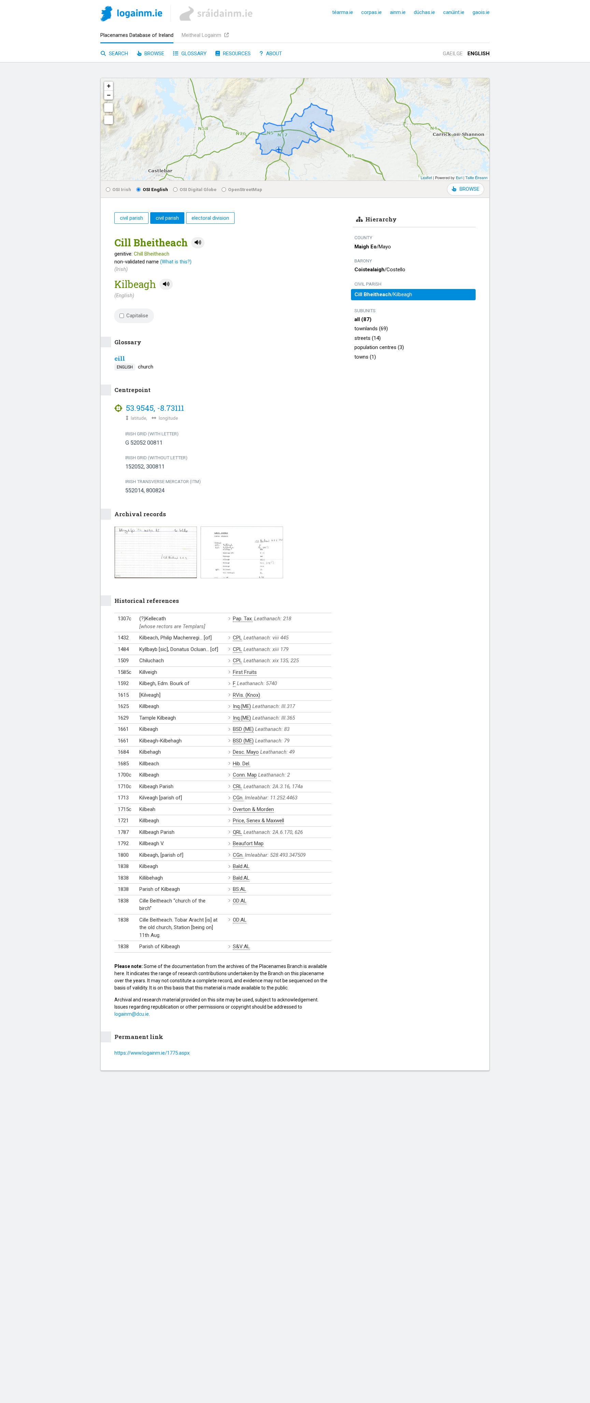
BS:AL (239, 889)
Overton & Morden (253, 809)
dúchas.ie (424, 12)
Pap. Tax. (243, 619)
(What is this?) (176, 261)
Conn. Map (245, 775)
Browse (153, 53)
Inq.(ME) (242, 706)
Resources (236, 53)
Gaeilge (453, 53)
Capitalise (137, 316)
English (478, 53)
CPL (237, 638)
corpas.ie (371, 12)
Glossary (193, 53)
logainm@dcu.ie (131, 1014)
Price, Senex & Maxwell (258, 821)
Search (118, 53)
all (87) (362, 319)
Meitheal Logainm (202, 35)
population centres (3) (379, 347)
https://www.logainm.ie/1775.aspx (151, 1053)
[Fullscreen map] (108, 107)
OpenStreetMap (245, 189)
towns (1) (365, 357)
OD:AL (240, 901)
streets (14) (367, 338)
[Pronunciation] (198, 242)
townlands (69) (371, 329)
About (273, 53)
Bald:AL (241, 866)
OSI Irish (121, 189)
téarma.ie (342, 12)
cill (119, 358)
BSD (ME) (243, 729)
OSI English (155, 189)
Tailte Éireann (476, 177)
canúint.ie (453, 12)
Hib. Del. (241, 764)
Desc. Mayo (246, 752)
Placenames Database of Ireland (136, 35)
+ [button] (109, 85)
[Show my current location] (108, 119)
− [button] (109, 95)
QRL (237, 832)
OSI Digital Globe (198, 189)
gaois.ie (481, 12)
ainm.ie (398, 12)
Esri (459, 177)
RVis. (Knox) (246, 695)
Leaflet (426, 177)
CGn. (238, 798)
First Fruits (245, 672)
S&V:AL (241, 946)
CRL (237, 786)
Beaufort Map (248, 843)
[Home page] (131, 15)
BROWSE (469, 189)
